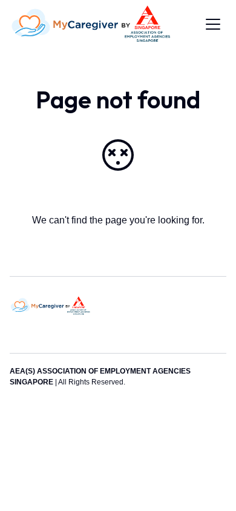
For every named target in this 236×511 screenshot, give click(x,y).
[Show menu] (213, 24)
